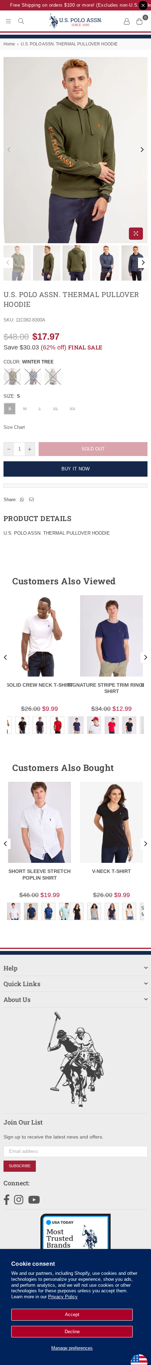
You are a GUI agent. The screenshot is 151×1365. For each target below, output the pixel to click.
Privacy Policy (63, 1296)
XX (72, 408)
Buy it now (75, 468)
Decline (72, 1331)
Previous (9, 150)
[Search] (21, 21)
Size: (12, 396)
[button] (129, 581)
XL (55, 408)
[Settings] (126, 21)
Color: (29, 361)
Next (142, 150)
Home (9, 44)
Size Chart (14, 427)
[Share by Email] (31, 500)
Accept (72, 1314)
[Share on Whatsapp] (22, 500)
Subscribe (20, 1166)
